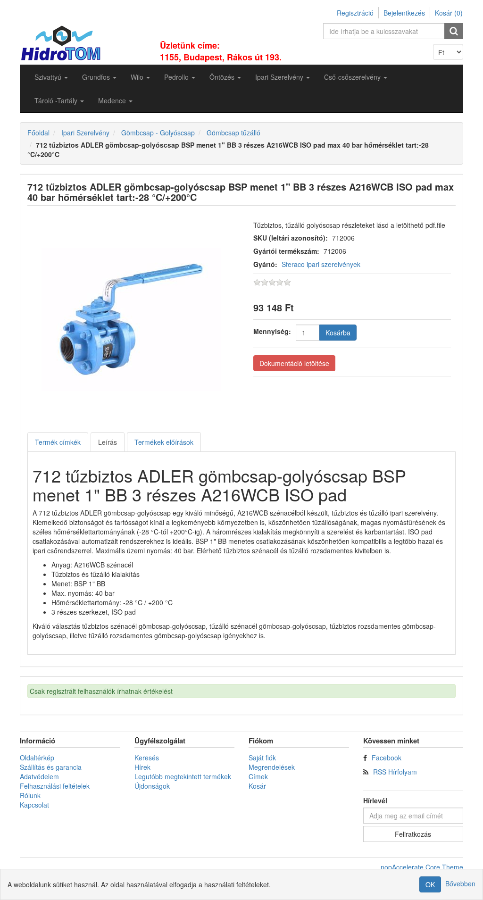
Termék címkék (58, 442)
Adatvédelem (39, 776)
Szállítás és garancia (51, 767)
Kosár (257, 786)
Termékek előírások (163, 442)
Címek (258, 776)
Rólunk (30, 795)
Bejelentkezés (404, 12)
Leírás (107, 442)
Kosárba (337, 332)
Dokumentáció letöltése (294, 363)
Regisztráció (355, 12)
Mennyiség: (272, 331)
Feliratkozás (413, 834)
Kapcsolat (34, 804)
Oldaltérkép (37, 757)
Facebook (386, 757)
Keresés (146, 757)
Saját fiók (262, 757)
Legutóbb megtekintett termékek (182, 776)
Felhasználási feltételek (55, 786)
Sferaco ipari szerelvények (321, 264)
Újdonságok (152, 786)
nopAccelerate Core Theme (422, 867)
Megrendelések (272, 767)
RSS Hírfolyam (395, 771)
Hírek (142, 767)
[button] (51, 77)
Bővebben (460, 883)
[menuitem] (51, 77)
